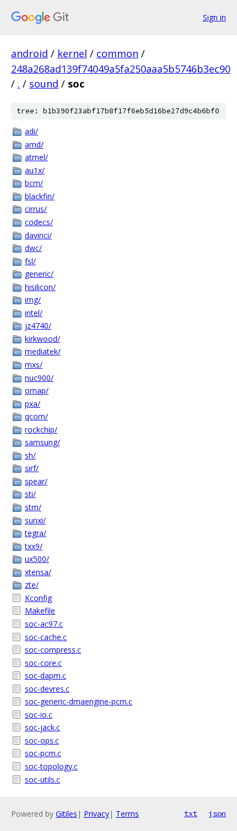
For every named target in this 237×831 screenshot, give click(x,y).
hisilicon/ (40, 287)
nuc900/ (39, 378)
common (117, 53)
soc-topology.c (51, 766)
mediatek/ (43, 351)
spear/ (36, 481)
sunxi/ (35, 520)
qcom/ (36, 416)
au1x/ (35, 170)
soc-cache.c (46, 637)
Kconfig (38, 598)
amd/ (34, 144)
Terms (127, 813)
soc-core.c (43, 663)
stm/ (33, 507)
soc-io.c (38, 714)
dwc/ (33, 248)
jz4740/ (38, 325)
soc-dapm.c (45, 675)
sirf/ (32, 468)
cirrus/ (36, 209)
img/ (33, 299)
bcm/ (34, 183)
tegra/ (35, 533)
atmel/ (36, 157)
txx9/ (33, 546)
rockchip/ (41, 429)
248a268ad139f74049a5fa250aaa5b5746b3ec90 (120, 68)
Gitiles (66, 813)
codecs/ (39, 222)
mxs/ (33, 364)
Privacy (96, 813)
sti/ (30, 494)
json (217, 813)
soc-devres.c (47, 689)
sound (43, 83)
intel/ (33, 313)
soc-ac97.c (44, 624)
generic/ (39, 274)
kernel (72, 53)
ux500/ (37, 559)
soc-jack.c (42, 727)
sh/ (30, 455)
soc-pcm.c (43, 753)
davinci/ (38, 235)
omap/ (37, 390)
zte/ (32, 584)
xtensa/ (38, 572)
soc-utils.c (42, 779)
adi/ (31, 131)
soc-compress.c (53, 649)
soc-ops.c (42, 740)
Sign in (214, 17)
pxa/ (32, 403)
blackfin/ (40, 196)
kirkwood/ (42, 339)
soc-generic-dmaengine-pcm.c (78, 701)
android (29, 53)
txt (190, 813)
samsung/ (42, 442)
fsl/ (30, 261)
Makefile (40, 610)
